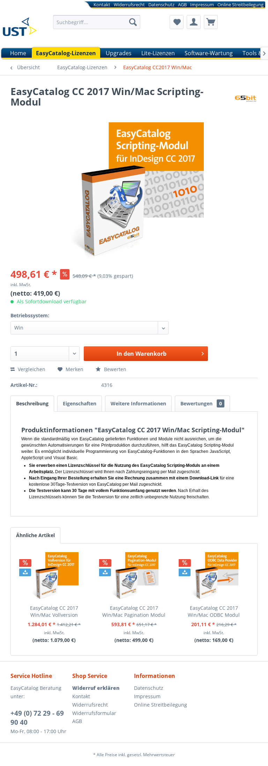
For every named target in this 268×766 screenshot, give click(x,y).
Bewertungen (201, 403)
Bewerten (114, 369)
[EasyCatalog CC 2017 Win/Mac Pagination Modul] (134, 576)
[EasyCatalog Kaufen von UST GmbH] (19, 29)
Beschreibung (32, 403)
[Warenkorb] (211, 22)
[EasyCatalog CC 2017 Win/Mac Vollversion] (54, 576)
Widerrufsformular (94, 713)
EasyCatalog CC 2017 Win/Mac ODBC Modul (214, 611)
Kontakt (102, 4)
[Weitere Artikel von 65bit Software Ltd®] (245, 98)
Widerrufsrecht (129, 4)
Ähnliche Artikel (35, 535)
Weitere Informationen (138, 403)
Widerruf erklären (95, 688)
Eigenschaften (79, 403)
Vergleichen (30, 369)
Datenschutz (161, 4)
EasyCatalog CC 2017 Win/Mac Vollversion (54, 611)
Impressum (202, 4)
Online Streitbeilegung (240, 4)
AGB (182, 4)
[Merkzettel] (177, 22)
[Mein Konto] (194, 22)
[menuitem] (146, 5)
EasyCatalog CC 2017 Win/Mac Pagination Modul (133, 611)
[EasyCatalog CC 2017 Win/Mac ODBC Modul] (213, 576)
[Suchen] (133, 22)
